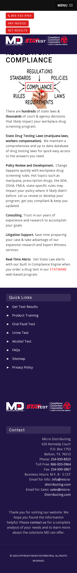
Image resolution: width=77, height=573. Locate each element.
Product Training (25, 315)
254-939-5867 (61, 469)
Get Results (18, 30)
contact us (38, 522)
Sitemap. (19, 358)
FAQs (16, 350)
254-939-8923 (61, 459)
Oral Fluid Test (23, 324)
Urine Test (20, 332)
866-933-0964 (21, 15)
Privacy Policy (22, 367)
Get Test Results (25, 306)
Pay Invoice (17, 23)
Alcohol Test (21, 341)
